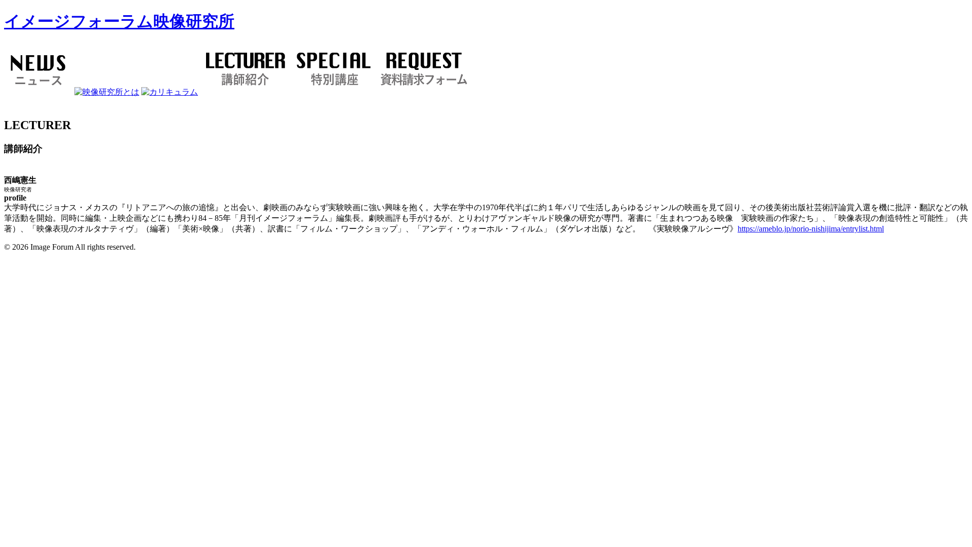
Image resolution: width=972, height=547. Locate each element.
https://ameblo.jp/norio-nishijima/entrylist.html (811, 228)
